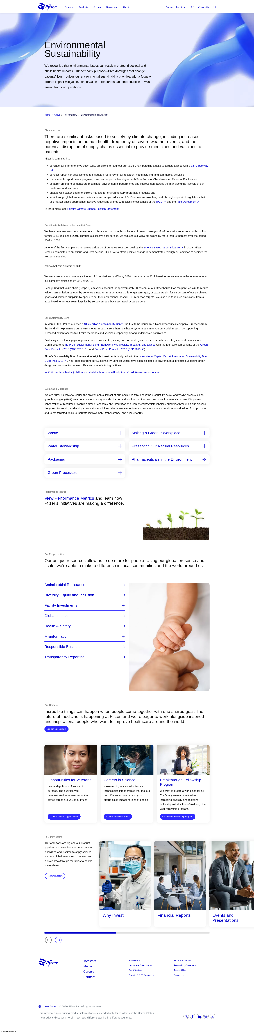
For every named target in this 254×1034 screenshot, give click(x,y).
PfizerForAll (134, 960)
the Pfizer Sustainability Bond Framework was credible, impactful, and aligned (110, 344)
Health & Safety (57, 626)
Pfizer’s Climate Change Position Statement (93, 208)
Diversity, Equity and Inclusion (69, 595)
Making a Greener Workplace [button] (156, 433)
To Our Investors (55, 876)
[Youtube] (212, 1016)
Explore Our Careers (58, 729)
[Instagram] (206, 1016)
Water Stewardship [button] (63, 446)
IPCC (159, 201)
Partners (89, 977)
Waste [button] (53, 433)
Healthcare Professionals (140, 965)
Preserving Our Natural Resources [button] (160, 446)
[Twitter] (186, 1016)
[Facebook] (192, 1016)
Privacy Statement (182, 960)
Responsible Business (62, 647)
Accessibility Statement (185, 965)
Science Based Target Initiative (162, 247)
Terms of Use (180, 970)
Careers (169, 7)
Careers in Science (119, 780)
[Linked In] (199, 1016)
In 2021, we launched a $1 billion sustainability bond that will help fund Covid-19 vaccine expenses (101, 372)
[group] (125, 884)
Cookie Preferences (9, 1031)
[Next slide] (58, 940)
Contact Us (203, 7)
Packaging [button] (56, 459)
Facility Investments (60, 605)
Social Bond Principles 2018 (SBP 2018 (117, 349)
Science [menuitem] (69, 7)
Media (87, 966)
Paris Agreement (186, 201)
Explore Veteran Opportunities (64, 816)
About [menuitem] (126, 7)
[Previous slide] (48, 940)
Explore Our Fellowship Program (177, 816)
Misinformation (56, 636)
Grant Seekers (135, 970)
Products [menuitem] (83, 7)
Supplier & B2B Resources (141, 975)
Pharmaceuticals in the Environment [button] (162, 459)
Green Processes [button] (62, 473)
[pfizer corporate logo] (47, 6)
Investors (180, 7)
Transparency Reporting (64, 657)
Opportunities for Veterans (69, 780)
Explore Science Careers (118, 816)
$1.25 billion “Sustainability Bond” (103, 324)
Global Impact (56, 616)
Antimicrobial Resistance (64, 585)
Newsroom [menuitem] (111, 7)
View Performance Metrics (69, 498)
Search (192, 7)
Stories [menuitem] (97, 7)
